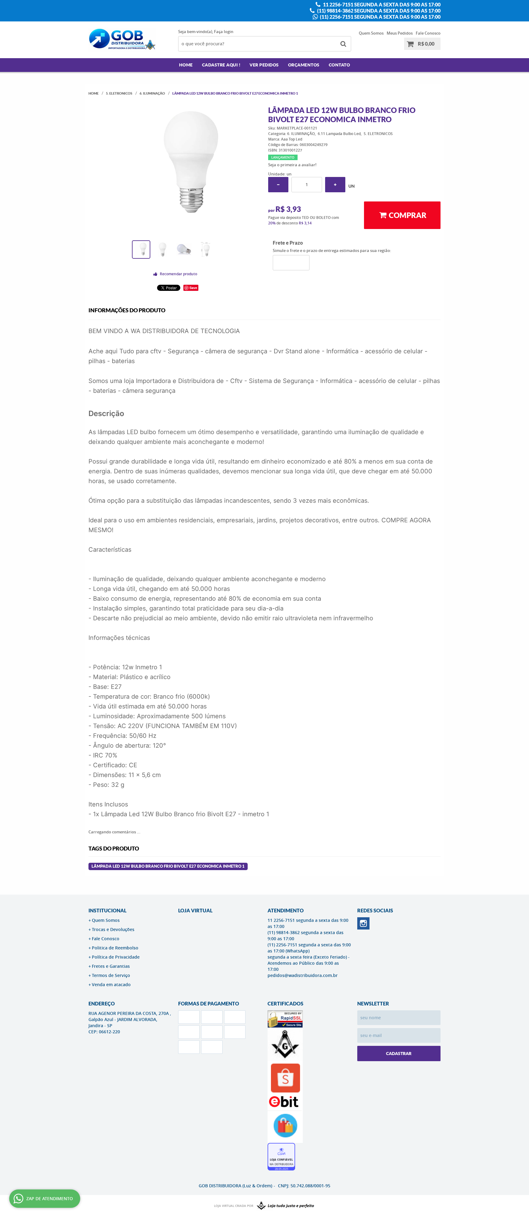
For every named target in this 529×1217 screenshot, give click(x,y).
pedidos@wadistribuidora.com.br (303, 975)
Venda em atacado (111, 984)
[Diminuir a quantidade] (278, 184)
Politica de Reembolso (115, 948)
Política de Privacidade (116, 957)
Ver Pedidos (264, 64)
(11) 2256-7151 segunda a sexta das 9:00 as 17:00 (380, 17)
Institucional (107, 910)
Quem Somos (371, 33)
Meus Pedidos (400, 33)
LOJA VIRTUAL (195, 910)
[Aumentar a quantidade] (335, 184)
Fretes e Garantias (111, 966)
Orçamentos (304, 64)
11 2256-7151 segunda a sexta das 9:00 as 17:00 (381, 4)
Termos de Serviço (111, 975)
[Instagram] (363, 923)
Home (186, 64)
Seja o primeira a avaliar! (292, 164)
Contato (339, 64)
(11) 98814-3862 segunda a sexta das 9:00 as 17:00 (378, 10)
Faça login (223, 31)
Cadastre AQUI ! (221, 64)
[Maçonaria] (284, 1206)
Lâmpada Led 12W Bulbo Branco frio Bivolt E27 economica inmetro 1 (168, 866)
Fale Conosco (428, 33)
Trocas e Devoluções (113, 929)
